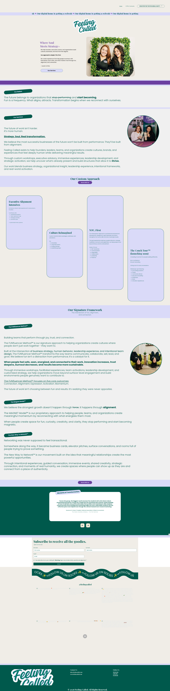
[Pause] (169, 534)
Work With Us (85, 183)
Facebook (115, 675)
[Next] (88, 525)
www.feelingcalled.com (76, 674)
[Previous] (82, 525)
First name (35, 547)
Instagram (115, 672)
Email (35, 553)
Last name (88, 547)
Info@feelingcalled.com (76, 672)
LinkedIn (115, 673)
